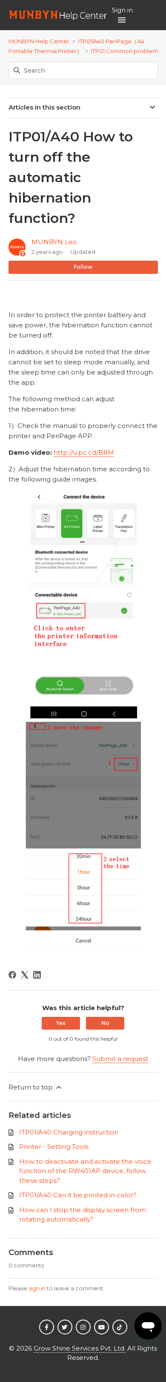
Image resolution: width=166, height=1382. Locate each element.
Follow (83, 267)
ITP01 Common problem (124, 51)
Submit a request (120, 1059)
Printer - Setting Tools (54, 1147)
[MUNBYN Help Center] (58, 15)
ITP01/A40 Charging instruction (68, 1132)
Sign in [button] (122, 10)
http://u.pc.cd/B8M (84, 452)
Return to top (31, 1087)
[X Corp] (25, 975)
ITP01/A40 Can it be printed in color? (78, 1195)
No (105, 1023)
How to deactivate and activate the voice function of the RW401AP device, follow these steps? (85, 1171)
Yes (61, 1023)
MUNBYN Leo (54, 242)
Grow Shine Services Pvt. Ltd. (80, 1348)
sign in (37, 1288)
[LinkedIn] (37, 975)
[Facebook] (12, 975)
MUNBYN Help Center (39, 41)
